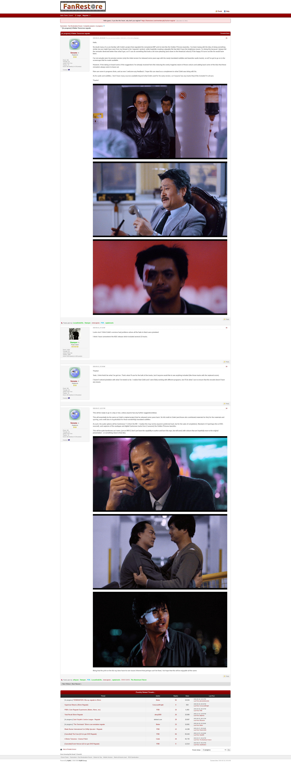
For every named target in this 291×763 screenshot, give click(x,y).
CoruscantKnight (158, 705)
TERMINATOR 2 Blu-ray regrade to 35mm (87, 700)
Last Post (196, 701)
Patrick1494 (203, 730)
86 (176, 700)
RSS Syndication (133, 757)
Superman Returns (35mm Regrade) (76, 705)
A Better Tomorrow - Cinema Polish (76, 739)
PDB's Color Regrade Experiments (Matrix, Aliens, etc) (82, 710)
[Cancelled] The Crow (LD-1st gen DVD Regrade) (81, 734)
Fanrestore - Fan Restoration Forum (71, 26)
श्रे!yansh (202, 720)
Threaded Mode (225, 33)
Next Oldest (66, 684)
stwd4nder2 (203, 744)
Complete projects (89, 26)
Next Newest (76, 684)
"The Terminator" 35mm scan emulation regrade (89, 724)
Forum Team (65, 757)
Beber (158, 700)
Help (227, 11)
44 (176, 739)
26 (176, 714)
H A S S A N (125, 680)
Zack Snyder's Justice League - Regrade (86, 719)
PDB (157, 710)
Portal (220, 11)
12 (176, 729)
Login (79, 15)
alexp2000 (158, 714)
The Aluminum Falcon (205, 739)
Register (85, 15)
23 (176, 724)
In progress (99, 26)
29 (176, 719)
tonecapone (95, 323)
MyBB (69, 760)
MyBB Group (83, 760)
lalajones (202, 715)
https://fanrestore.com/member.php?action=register (158, 20)
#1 (226, 38)
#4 (226, 408)
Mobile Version (108, 757)
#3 (226, 366)
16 (176, 710)
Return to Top (98, 757)
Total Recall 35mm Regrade (74, 714)
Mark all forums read (120, 757)
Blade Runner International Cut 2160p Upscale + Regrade (83, 729)
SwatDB (202, 735)
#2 (226, 327)
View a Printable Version (69, 749)
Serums (73, 53)
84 (176, 734)
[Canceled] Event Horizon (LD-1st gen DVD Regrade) (82, 744)
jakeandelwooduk (204, 701)
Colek (158, 739)
